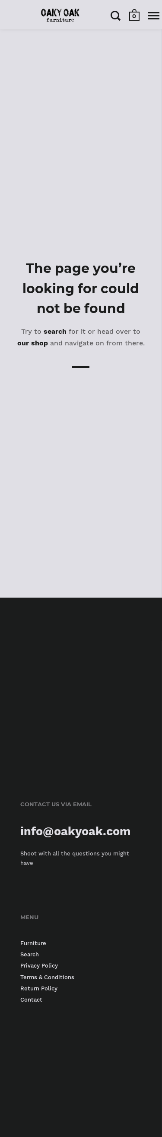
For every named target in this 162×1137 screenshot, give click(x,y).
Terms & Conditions (47, 977)
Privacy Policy (39, 965)
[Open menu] (153, 15)
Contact (31, 999)
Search (29, 954)
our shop (32, 343)
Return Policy (38, 988)
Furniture (33, 943)
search (55, 331)
